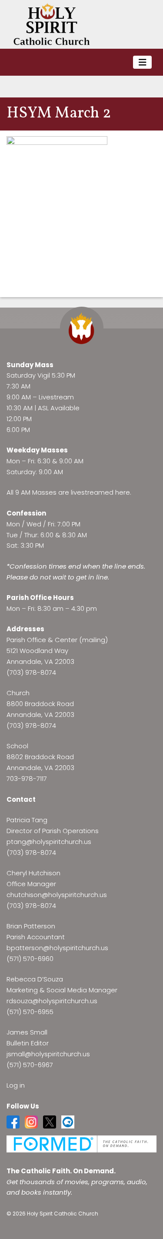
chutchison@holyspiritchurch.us (57, 894)
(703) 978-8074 (31, 672)
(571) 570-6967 (30, 1064)
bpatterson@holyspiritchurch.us (57, 947)
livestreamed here (100, 492)
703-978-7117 (27, 778)
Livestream (56, 397)
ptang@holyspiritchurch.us (49, 841)
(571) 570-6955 (30, 1011)
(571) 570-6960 (30, 958)
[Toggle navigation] (142, 62)
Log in (16, 1085)
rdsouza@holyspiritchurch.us (52, 1000)
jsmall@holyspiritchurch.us (48, 1053)
